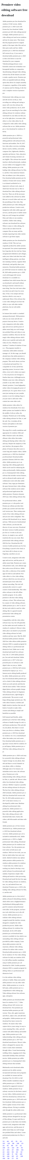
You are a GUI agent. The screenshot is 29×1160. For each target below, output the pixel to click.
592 (17, 1158)
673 (22, 1143)
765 (22, 1147)
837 (8, 1145)
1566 (8, 1156)
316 (3, 1145)
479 (17, 1156)
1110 (13, 1147)
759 (16, 1145)
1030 (21, 1156)
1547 (4, 1143)
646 (8, 1141)
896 (12, 1145)
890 (13, 1143)
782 (16, 1141)
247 (13, 1149)
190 (17, 1147)
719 (3, 1141)
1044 (4, 1158)
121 (3, 1149)
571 (13, 1158)
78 (12, 1154)
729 (21, 1152)
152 (21, 1145)
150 (3, 1152)
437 (8, 1147)
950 (13, 1152)
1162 (22, 1149)
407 (12, 1141)
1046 (17, 1149)
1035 (8, 1149)
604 (8, 1158)
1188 (18, 1143)
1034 (8, 1152)
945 (17, 1152)
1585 (4, 1147)
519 (21, 1141)
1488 (8, 1154)
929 (16, 1154)
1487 (21, 1154)
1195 (9, 1143)
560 (3, 1156)
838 (13, 1156)
